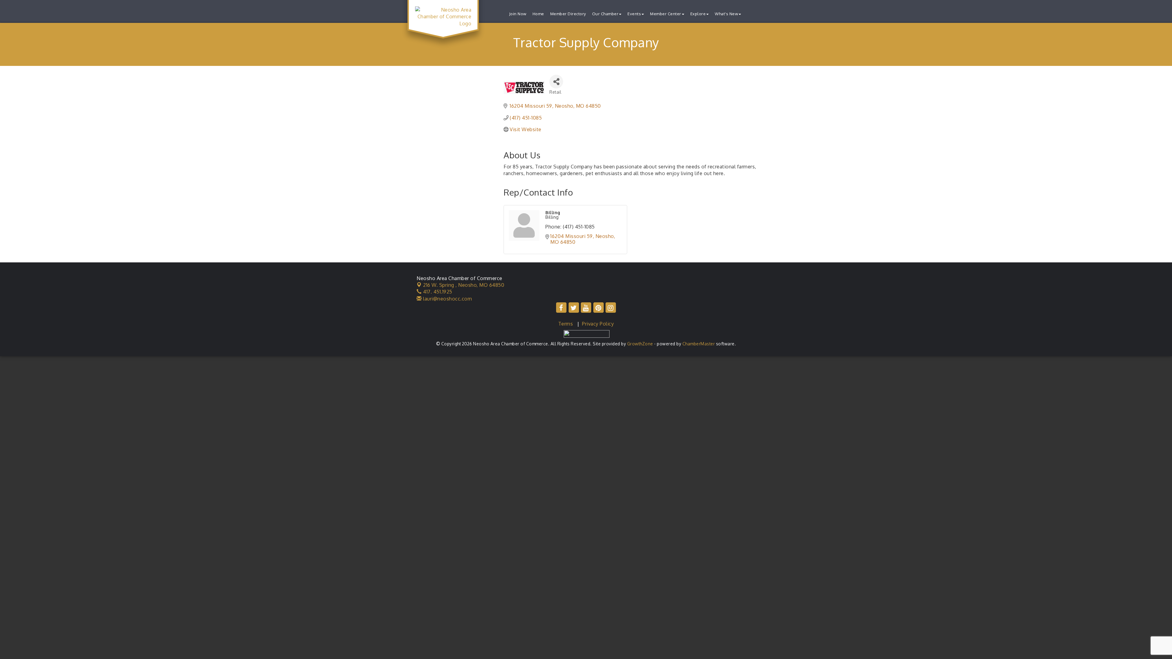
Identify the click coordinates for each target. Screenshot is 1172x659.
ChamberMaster (698, 343)
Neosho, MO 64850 (463, 285)
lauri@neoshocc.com (447, 299)
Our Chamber (605, 13)
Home (538, 13)
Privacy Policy (598, 324)
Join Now (517, 13)
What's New (726, 13)
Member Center (665, 13)
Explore (698, 13)
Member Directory (568, 13)
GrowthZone (640, 343)
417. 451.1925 (437, 292)
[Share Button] (556, 81)
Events (634, 13)
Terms (565, 324)
